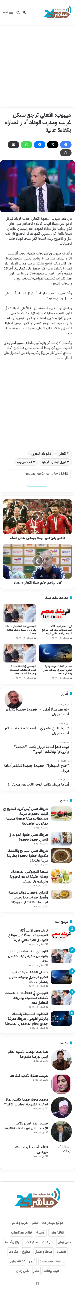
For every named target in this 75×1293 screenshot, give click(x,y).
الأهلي (62, 453)
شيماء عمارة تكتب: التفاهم (29, 1075)
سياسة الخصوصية (52, 1261)
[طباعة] (66, 152)
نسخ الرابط (37, 482)
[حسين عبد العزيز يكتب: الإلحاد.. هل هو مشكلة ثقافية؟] (61, 1131)
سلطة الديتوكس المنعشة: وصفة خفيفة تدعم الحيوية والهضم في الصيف (29, 876)
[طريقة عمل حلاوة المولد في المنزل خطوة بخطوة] (61, 839)
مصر (35, 1222)
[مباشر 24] (57, 12)
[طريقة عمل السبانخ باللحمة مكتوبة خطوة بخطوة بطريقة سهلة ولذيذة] (61, 855)
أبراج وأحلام (13, 1242)
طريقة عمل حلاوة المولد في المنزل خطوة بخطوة (28, 837)
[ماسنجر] (39, 144)
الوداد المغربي (40, 453)
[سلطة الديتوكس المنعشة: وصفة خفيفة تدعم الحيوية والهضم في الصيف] (61, 876)
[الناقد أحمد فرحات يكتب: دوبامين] (61, 1155)
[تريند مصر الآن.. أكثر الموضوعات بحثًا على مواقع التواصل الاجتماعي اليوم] (55, 613)
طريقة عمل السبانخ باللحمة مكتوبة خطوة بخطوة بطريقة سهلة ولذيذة (27, 855)
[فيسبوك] (66, 144)
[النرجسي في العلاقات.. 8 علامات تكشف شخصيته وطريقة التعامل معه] (19, 653)
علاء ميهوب (24, 462)
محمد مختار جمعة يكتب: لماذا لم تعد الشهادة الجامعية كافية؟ (26, 1102)
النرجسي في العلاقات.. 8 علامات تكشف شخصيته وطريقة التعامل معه (23, 670)
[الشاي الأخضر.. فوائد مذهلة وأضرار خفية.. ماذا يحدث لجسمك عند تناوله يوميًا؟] (61, 894)
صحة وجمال (43, 1251)
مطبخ (26, 1251)
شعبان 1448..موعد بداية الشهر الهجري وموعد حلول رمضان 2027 (57, 670)
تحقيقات (32, 1242)
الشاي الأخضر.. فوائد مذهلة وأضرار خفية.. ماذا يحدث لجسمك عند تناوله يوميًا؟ (28, 897)
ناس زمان (64, 1242)
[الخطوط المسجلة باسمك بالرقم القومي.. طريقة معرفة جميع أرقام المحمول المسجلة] (61, 1018)
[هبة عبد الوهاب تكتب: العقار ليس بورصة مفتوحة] (61, 1059)
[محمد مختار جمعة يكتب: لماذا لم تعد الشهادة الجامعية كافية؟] (61, 1107)
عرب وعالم (20, 1222)
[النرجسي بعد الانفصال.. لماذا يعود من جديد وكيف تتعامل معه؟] (19, 613)
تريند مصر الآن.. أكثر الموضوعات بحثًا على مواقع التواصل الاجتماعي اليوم (57, 630)
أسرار (32, 1261)
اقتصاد (62, 1251)
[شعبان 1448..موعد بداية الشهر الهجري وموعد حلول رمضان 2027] (55, 653)
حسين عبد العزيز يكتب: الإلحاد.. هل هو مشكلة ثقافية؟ (26, 1126)
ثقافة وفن (57, 1232)
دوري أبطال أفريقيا (54, 462)
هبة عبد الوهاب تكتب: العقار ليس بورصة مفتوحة (28, 1054)
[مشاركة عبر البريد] (13, 144)
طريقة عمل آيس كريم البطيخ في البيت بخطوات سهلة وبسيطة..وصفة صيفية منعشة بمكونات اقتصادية (25, 816)
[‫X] (52, 144)
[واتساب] (26, 144)
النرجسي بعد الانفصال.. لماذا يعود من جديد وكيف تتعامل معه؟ (20, 630)
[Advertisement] (37, 65)
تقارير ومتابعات (21, 1232)
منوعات (47, 1242)
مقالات (13, 1251)
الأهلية (40, 1232)
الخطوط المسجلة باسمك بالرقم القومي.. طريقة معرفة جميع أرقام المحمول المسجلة (26, 1018)
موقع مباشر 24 (52, 1222)
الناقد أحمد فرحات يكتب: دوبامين (30, 1150)
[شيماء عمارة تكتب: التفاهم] (61, 1083)
